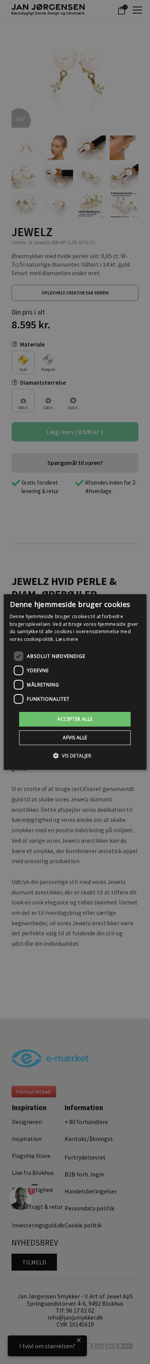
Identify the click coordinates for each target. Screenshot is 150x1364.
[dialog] (75, 682)
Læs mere (67, 639)
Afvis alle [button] (75, 737)
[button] (75, 755)
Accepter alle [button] (74, 719)
